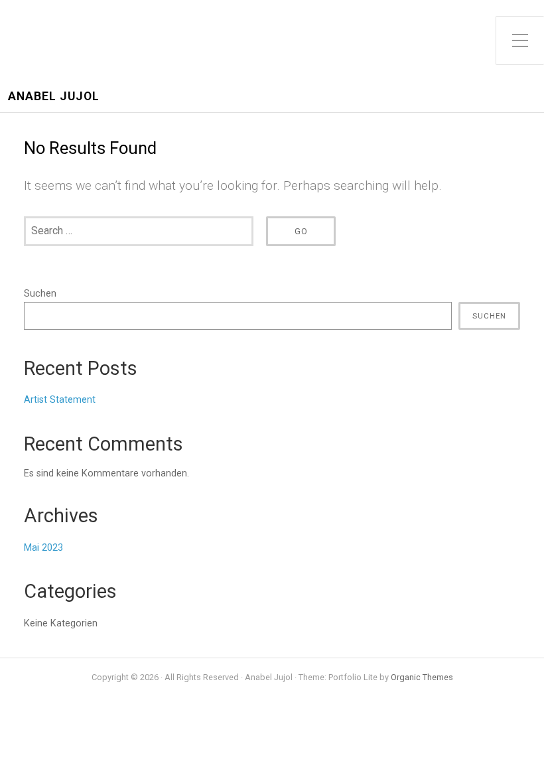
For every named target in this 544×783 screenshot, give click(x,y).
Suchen (40, 293)
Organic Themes (422, 677)
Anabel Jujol (54, 96)
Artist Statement (60, 399)
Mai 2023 (43, 547)
